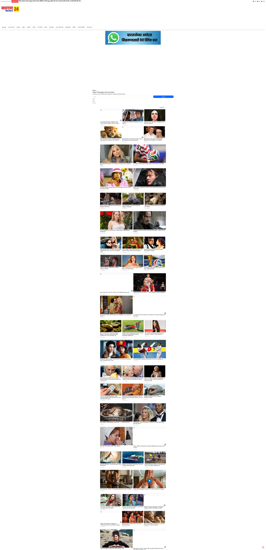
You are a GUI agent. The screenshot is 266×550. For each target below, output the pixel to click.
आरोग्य (34, 27)
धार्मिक (74, 27)
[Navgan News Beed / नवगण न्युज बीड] (10, 9)
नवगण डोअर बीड (59, 27)
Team (93, 101)
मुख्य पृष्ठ (4, 27)
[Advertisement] (177, 14)
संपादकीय (51, 27)
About (93, 100)
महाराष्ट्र (18, 27)
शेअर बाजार (89, 27)
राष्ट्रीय (23, 27)
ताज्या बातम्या (11, 27)
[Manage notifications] (263, 547)
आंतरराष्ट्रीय (67, 27)
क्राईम (45, 27)
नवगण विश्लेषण (81, 27)
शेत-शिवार (40, 27)
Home (93, 98)
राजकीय (29, 27)
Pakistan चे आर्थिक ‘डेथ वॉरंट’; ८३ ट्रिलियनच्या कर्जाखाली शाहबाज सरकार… (36, 1)
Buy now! (94, 103)
